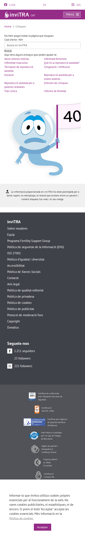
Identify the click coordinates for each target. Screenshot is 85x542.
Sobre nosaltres (17, 228)
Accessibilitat (16, 265)
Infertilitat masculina (15, 63)
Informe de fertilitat (55, 91)
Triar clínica (10, 91)
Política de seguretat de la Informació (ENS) (35, 247)
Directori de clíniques (56, 83)
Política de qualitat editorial (25, 290)
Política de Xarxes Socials (23, 271)
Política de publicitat (20, 308)
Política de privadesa (20, 296)
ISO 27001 (14, 253)
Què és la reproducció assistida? (61, 63)
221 (78, 5)
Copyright (13, 321)
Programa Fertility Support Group (28, 240)
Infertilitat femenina (55, 59)
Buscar (8, 51)
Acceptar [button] (42, 527)
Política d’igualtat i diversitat (25, 259)
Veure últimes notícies (16, 59)
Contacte (13, 277)
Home (7, 26)
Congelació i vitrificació (57, 67)
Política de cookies (19, 302)
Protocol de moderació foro (25, 315)
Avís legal (13, 284)
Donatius (13, 327)
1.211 (11, 5)
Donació (9, 75)
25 (44, 5)
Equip (11, 234)
